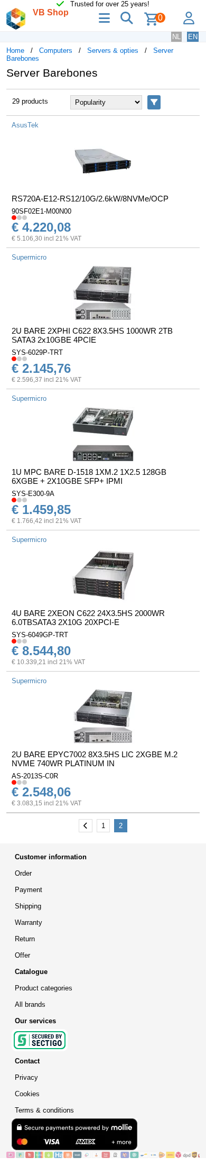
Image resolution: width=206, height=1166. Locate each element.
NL (176, 37)
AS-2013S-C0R (35, 776)
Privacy (26, 1077)
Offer (22, 955)
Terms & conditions (44, 1110)
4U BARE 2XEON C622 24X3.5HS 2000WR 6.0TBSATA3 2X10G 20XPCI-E (88, 618)
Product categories (43, 988)
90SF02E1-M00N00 (41, 211)
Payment (28, 890)
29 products (30, 101)
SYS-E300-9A (33, 494)
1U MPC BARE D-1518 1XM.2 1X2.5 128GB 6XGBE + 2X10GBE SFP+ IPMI (89, 476)
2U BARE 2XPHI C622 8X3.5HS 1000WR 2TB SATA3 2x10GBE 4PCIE (92, 335)
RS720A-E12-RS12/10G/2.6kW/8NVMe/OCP (90, 198)
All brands (30, 1004)
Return (25, 939)
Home (15, 50)
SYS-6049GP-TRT (40, 635)
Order (23, 873)
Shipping (28, 906)
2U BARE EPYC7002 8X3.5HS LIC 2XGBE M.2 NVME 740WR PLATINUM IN (94, 759)
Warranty (28, 922)
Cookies (27, 1094)
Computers (55, 50)
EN (193, 37)
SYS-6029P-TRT (37, 352)
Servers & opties (112, 50)
